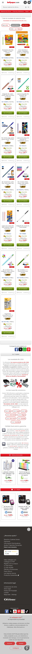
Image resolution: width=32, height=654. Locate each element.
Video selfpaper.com (10, 560)
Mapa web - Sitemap (10, 594)
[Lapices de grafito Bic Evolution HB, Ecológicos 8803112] (23, 83)
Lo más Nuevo (8, 565)
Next (28, 471)
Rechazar (9, 643)
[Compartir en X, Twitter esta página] (20, 350)
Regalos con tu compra (11, 564)
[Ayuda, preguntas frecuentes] (27, 650)
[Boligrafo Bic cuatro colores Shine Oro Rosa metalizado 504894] (7, 83)
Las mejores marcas (10, 573)
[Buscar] (28, 7)
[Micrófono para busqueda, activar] (25, 7)
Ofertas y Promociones (11, 569)
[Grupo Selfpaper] (10, 601)
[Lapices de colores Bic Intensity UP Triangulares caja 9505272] (23, 127)
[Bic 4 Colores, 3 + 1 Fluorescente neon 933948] (23, 259)
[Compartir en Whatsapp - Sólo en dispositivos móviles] (24, 350)
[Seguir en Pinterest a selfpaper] (19, 612)
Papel (26, 11)
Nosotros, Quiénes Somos (12, 539)
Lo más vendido (8, 567)
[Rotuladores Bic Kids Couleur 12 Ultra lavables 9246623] (7, 39)
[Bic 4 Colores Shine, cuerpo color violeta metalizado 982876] (23, 171)
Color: (16, 411)
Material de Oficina (6, 11)
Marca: (8, 411)
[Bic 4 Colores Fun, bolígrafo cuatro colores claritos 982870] (7, 259)
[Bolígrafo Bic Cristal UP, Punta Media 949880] (23, 215)
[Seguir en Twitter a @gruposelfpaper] (11, 611)
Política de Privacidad (10, 591)
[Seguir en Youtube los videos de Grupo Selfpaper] (15, 611)
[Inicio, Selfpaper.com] (13, 2)
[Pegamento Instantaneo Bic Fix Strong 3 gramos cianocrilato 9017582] (7, 303)
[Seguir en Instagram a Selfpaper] (23, 612)
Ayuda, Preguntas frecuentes (13, 545)
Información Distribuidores (12, 543)
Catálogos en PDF (9, 562)
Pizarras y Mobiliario (18, 11)
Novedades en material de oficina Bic (13, 20)
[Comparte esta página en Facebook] (16, 350)
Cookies (6, 592)
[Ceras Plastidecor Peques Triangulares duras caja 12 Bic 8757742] (23, 39)
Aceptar (21, 643)
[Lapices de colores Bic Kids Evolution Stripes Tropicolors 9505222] (7, 215)
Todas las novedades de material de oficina (13, 18)
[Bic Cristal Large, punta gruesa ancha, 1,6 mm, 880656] (7, 127)
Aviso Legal (7, 589)
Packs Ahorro (8, 571)
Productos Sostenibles (11, 575)
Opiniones (7, 541)
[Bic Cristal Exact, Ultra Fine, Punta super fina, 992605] (7, 171)
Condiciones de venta (10, 587)
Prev (3, 471)
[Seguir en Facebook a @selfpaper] (7, 612)
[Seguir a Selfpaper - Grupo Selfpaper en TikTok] (27, 611)
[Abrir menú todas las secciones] (3, 2)
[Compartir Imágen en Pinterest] (28, 350)
